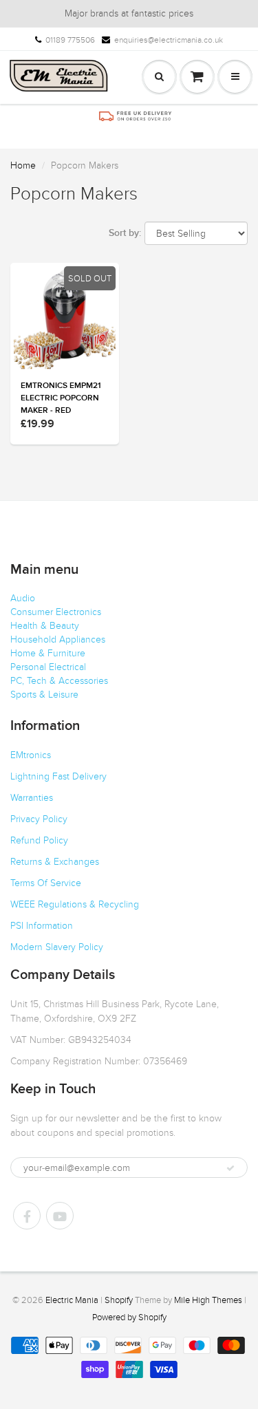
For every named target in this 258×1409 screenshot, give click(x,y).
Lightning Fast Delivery (58, 776)
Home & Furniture (47, 653)
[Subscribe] (230, 1168)
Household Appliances (57, 639)
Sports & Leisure (44, 694)
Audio (22, 598)
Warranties (31, 798)
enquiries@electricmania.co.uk (168, 40)
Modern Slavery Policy (56, 947)
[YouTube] (60, 1215)
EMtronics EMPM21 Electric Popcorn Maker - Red (61, 398)
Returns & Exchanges (54, 862)
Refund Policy (39, 840)
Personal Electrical (48, 667)
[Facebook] (27, 1215)
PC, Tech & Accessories (59, 681)
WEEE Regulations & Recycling (74, 904)
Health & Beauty (44, 626)
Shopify (119, 1300)
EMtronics (30, 755)
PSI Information (41, 926)
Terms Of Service (45, 883)
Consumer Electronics (55, 612)
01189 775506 (70, 40)
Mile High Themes (208, 1300)
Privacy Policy (38, 819)
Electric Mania (71, 1300)
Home (23, 165)
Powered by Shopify (129, 1317)
